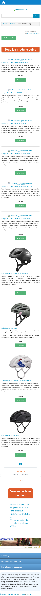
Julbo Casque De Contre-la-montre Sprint (14, 273)
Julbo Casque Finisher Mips (10, 435)
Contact (29, 594)
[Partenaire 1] (18, 480)
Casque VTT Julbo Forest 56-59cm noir (13, 93)
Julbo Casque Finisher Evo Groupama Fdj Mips (16, 381)
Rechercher (36, 16)
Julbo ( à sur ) (24, 24)
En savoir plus (20, 80)
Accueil (5, 24)
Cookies (22, 594)
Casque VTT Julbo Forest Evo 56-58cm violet (15, 154)
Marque (12, 24)
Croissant (29, 33)
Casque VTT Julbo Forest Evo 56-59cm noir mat (16, 186)
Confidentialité (13, 594)
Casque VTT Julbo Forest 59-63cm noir (13, 123)
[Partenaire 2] (20, 480)
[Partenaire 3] (22, 480)
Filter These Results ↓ (8, 38)
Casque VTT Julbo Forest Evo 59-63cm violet (15, 219)
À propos (3, 594)
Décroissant (36, 33)
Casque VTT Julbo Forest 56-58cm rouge (14, 62)
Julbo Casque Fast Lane (9, 328)
